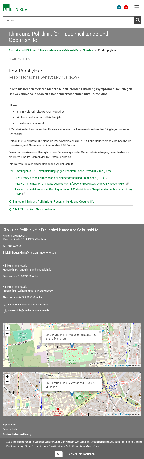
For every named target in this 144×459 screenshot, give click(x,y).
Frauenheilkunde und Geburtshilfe (59, 50)
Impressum (9, 424)
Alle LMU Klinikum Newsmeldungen (34, 209)
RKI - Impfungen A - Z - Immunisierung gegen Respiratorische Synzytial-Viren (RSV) (60, 171)
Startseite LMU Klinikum (22, 50)
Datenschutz (10, 429)
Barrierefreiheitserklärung (17, 434)
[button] (28, 311)
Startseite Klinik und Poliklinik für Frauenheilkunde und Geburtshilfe (53, 201)
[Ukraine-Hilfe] (119, 7)
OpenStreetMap (121, 365)
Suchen (137, 20)
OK (58, 454)
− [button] (7, 333)
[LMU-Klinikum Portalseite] (15, 8)
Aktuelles (88, 50)
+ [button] (7, 328)
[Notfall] (126, 7)
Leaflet (106, 365)
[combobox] (72, 20)
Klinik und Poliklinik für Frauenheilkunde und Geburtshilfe (58, 36)
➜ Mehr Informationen (81, 454)
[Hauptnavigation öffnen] (136, 7)
